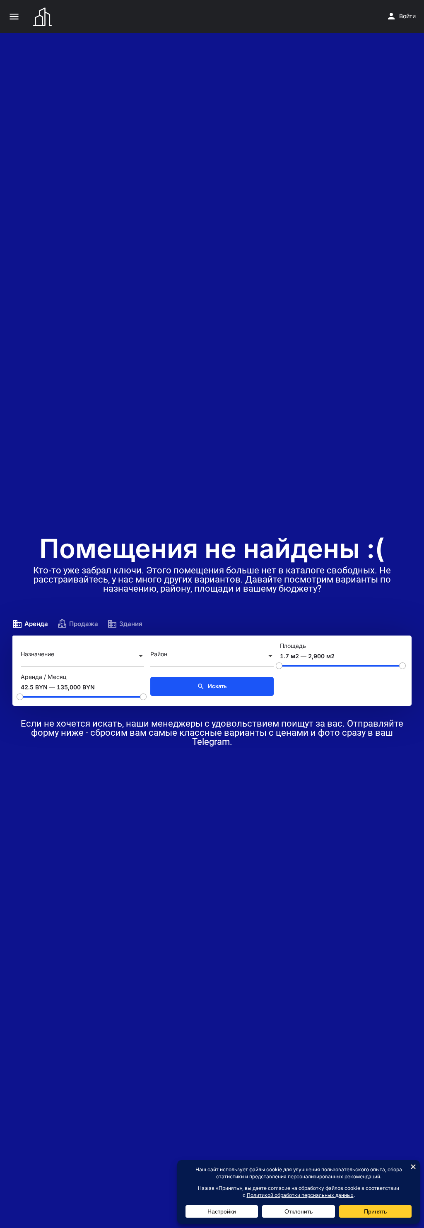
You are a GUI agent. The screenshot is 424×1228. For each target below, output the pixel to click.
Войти (407, 15)
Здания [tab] (130, 624)
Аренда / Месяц (43, 676)
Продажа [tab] (83, 624)
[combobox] (82, 657)
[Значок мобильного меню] (14, 16)
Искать (217, 686)
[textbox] (82, 657)
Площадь (293, 645)
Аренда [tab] (36, 624)
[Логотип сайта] (43, 16)
